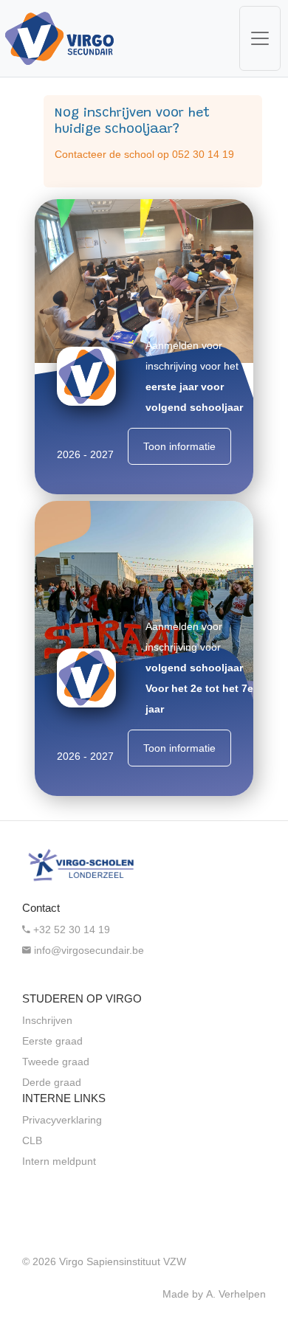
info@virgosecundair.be (87, 950)
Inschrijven (47, 1020)
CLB (32, 1140)
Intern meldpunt (59, 1161)
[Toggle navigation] (260, 38)
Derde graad (51, 1082)
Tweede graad (55, 1061)
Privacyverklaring (62, 1120)
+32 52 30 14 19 (70, 929)
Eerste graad (52, 1041)
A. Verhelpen (236, 1294)
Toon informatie (179, 446)
